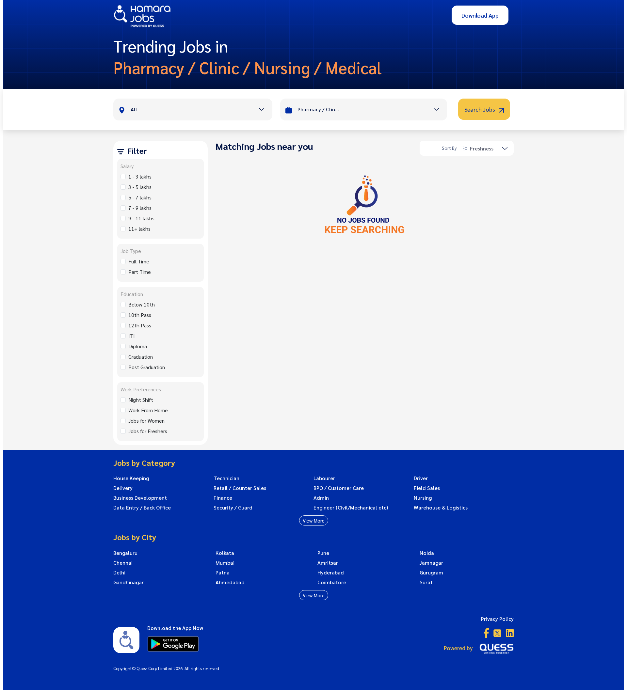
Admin (321, 497)
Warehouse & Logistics (441, 507)
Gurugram (431, 572)
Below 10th (141, 304)
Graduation (140, 356)
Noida (427, 553)
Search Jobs (480, 109)
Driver (421, 478)
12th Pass (139, 325)
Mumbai (225, 562)
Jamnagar (431, 562)
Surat (426, 582)
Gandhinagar (128, 582)
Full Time (138, 261)
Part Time (139, 271)
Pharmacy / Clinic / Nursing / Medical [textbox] (318, 109)
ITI (131, 335)
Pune (323, 553)
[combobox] (201, 110)
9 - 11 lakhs (141, 218)
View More (314, 520)
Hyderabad (330, 572)
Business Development (140, 497)
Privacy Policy (497, 618)
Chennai (123, 562)
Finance (223, 497)
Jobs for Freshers (147, 431)
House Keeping (131, 478)
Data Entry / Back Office (142, 507)
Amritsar (327, 562)
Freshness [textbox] (481, 148)
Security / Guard (233, 507)
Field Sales (427, 488)
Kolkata (225, 553)
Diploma (137, 346)
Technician (226, 478)
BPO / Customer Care (339, 488)
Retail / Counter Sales (240, 488)
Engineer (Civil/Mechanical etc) (351, 507)
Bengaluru (125, 553)
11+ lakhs (139, 228)
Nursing (423, 497)
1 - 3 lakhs (140, 176)
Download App (480, 15)
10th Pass (139, 314)
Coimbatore (331, 582)
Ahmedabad (230, 582)
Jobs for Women (146, 420)
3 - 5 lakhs (140, 186)
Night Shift (140, 399)
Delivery (123, 488)
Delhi (119, 572)
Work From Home (148, 410)
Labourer (324, 478)
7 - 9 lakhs (140, 207)
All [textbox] (134, 109)
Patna (223, 572)
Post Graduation (146, 367)
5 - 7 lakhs (140, 197)
